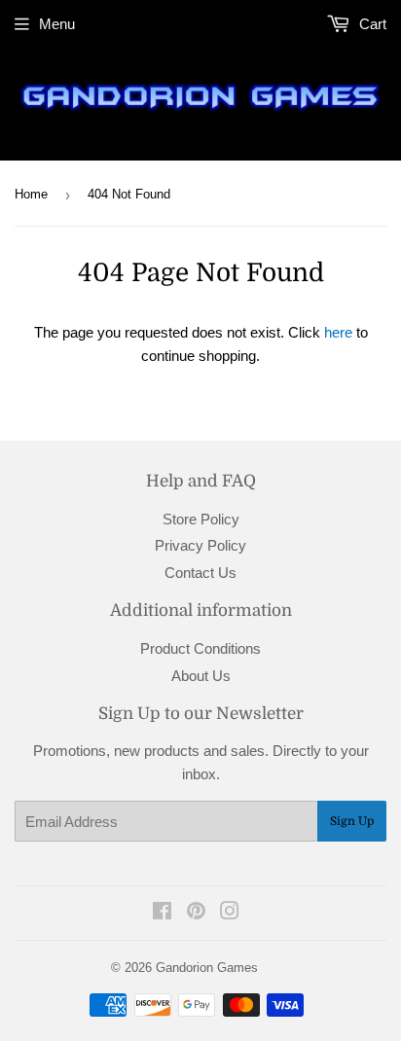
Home (31, 194)
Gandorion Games (207, 967)
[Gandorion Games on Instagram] (229, 913)
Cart (370, 24)
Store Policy (201, 519)
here (338, 332)
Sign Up (352, 821)
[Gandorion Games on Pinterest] (196, 913)
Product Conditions (200, 648)
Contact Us (200, 572)
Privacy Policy (200, 545)
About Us (201, 675)
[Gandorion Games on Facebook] (162, 913)
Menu (57, 24)
